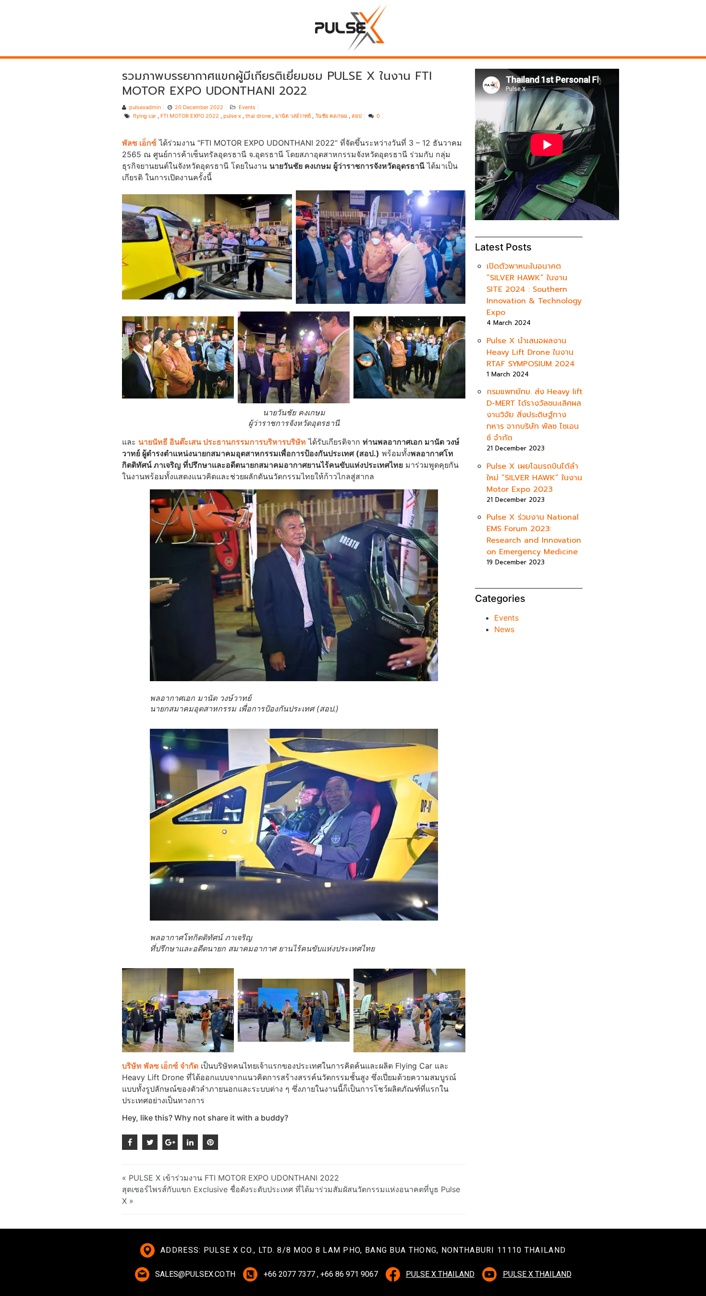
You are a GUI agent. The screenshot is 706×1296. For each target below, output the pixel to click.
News (504, 629)
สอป (357, 115)
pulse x (232, 115)
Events (247, 107)
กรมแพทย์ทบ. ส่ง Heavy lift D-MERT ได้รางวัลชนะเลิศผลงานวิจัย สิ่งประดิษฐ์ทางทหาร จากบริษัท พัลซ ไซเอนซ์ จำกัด (535, 415)
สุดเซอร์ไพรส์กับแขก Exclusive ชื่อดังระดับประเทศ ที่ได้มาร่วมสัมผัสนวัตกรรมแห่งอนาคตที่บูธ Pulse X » (291, 1195)
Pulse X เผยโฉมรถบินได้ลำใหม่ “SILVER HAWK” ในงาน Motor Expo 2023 (534, 478)
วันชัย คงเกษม (331, 115)
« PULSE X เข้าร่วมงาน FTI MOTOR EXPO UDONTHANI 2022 (230, 1178)
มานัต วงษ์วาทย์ (293, 115)
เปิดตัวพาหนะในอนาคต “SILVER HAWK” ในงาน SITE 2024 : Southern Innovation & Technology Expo (534, 289)
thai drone (258, 115)
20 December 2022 (199, 107)
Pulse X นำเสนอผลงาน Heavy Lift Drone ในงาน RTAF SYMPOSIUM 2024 (531, 352)
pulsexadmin (145, 107)
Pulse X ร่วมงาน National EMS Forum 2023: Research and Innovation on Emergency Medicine (534, 534)
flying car (144, 115)
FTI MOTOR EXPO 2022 (189, 115)
